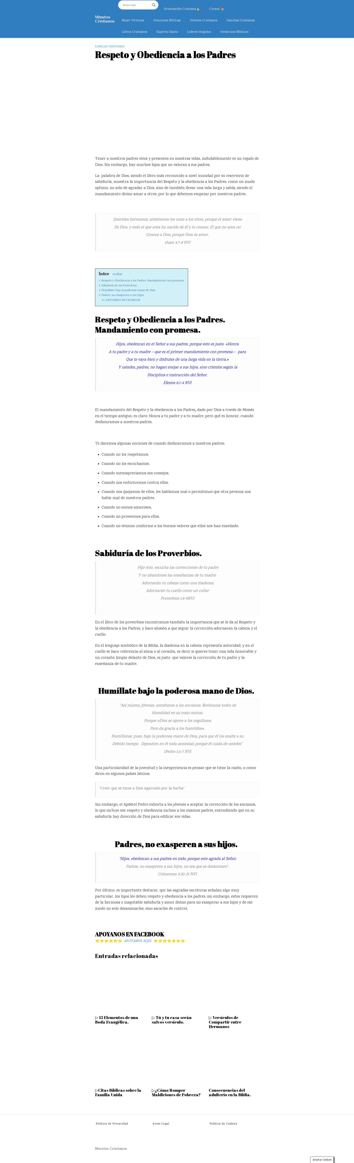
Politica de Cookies (223, 1124)
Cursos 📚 (217, 9)
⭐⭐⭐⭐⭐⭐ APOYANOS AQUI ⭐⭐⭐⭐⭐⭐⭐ (140, 941)
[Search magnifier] (154, 5)
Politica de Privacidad (112, 1124)
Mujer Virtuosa (133, 20)
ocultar (117, 274)
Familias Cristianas (241, 20)
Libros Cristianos (134, 32)
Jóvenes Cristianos (203, 20)
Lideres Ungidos (199, 32)
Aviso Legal (161, 1124)
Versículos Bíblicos (234, 32)
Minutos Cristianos (105, 19)
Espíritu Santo (167, 32)
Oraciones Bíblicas (167, 20)
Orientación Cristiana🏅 (182, 9)
